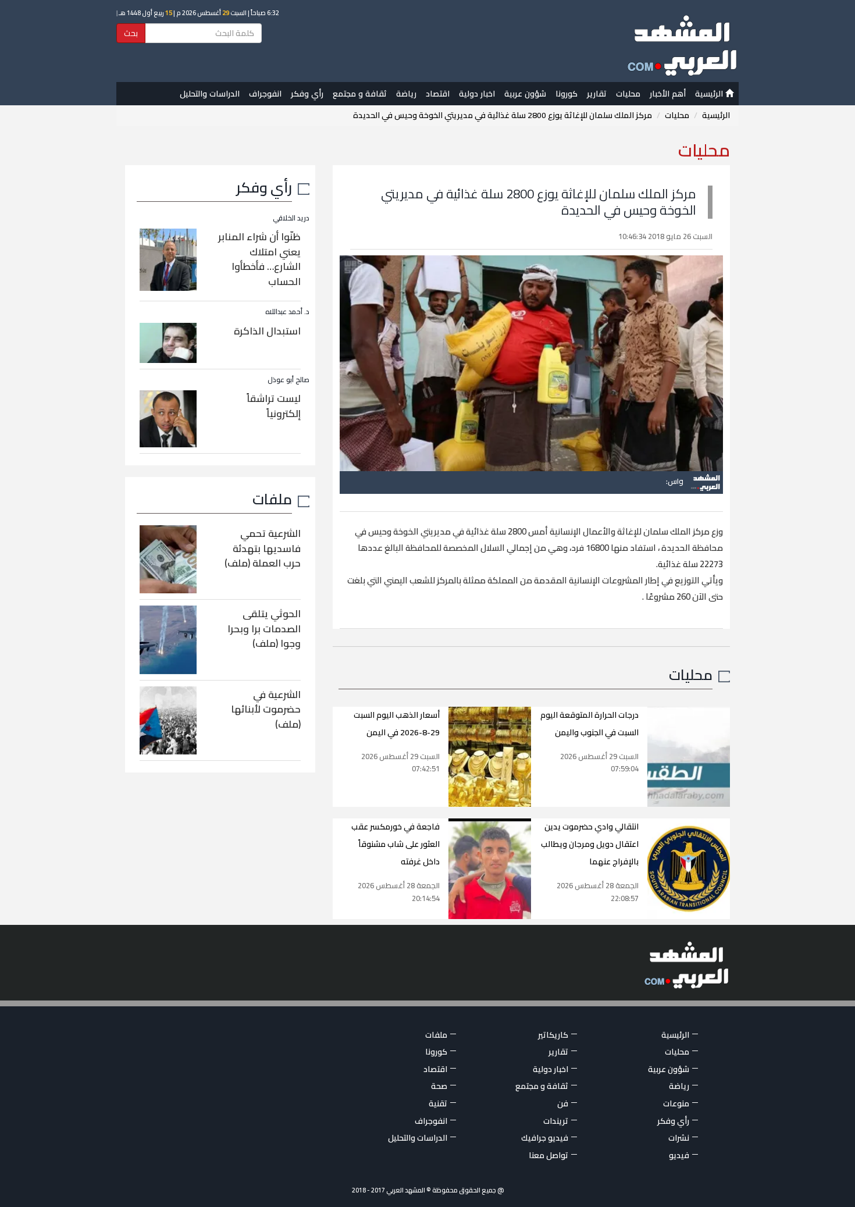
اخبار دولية (477, 93)
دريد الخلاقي (291, 218)
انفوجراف (265, 93)
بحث (131, 33)
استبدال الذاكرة (267, 331)
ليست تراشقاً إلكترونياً (274, 406)
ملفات (272, 499)
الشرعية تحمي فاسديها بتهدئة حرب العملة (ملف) (263, 548)
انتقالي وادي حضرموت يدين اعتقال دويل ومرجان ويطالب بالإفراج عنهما (590, 844)
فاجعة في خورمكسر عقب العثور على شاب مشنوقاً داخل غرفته (395, 844)
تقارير (597, 93)
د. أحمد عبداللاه (287, 311)
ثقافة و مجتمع (360, 93)
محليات (628, 93)
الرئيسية (710, 93)
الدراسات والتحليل (210, 93)
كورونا (566, 93)
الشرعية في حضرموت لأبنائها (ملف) (266, 709)
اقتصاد (438, 93)
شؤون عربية (525, 93)
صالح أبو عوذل (288, 379)
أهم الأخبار (668, 93)
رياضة (406, 93)
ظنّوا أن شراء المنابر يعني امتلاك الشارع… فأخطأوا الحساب (259, 259)
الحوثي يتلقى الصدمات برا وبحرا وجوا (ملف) (264, 628)
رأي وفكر (307, 93)
